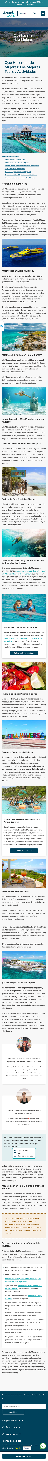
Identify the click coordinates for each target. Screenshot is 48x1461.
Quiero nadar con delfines (24, 653)
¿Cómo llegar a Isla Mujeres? (15, 159)
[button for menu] (43, 13)
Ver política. (19, 1448)
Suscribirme (13, 1412)
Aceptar (27, 1448)
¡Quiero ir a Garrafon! (24, 851)
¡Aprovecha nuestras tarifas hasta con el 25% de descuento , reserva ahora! (24, 3)
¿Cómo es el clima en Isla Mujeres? (17, 163)
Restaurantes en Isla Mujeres (15, 169)
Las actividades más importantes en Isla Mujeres (22, 166)
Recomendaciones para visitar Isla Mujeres (20, 178)
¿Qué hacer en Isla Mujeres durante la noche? (21, 175)
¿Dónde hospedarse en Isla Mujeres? (18, 172)
